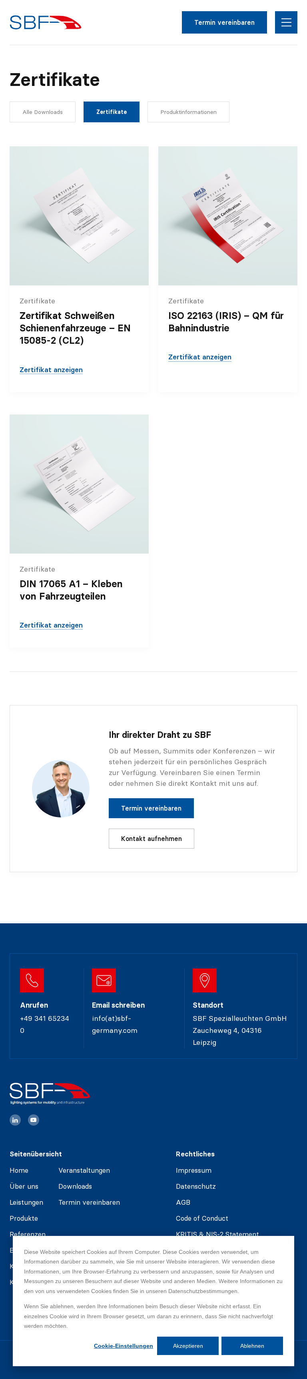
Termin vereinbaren (224, 22)
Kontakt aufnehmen (151, 839)
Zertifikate (111, 112)
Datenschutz (196, 1186)
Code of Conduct (202, 1218)
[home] (46, 22)
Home (19, 1170)
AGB (183, 1202)
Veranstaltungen (84, 1170)
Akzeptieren (188, 1346)
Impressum (193, 1170)
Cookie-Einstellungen (123, 1346)
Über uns (24, 1186)
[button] (286, 22)
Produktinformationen (188, 112)
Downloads (75, 1186)
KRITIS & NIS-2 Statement (217, 1234)
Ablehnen (252, 1346)
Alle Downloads (42, 112)
